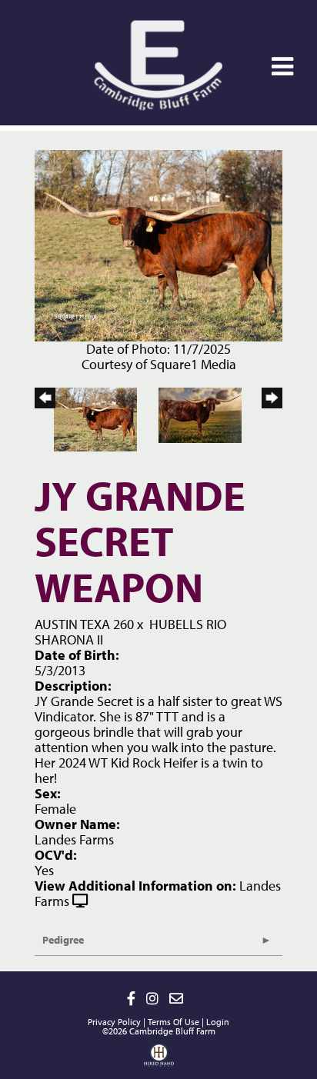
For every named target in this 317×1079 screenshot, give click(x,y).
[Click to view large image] (158, 244)
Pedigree (63, 940)
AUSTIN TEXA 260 (84, 624)
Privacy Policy (114, 1021)
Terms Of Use (173, 1021)
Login (217, 1021)
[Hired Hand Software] (159, 1060)
